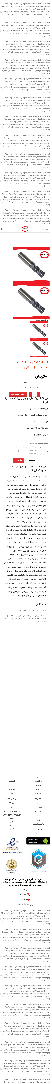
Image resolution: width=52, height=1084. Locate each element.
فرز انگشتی (33, 447)
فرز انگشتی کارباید (21, 447)
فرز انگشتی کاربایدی (13, 451)
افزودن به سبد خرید (17, 394)
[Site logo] (25, 229)
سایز (25, 382)
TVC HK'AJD (34, 451)
